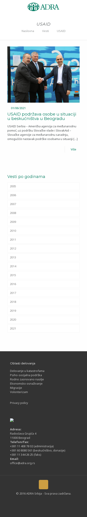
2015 (13, 275)
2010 (13, 231)
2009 (13, 222)
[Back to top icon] (43, 484)
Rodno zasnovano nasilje (27, 379)
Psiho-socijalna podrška (26, 375)
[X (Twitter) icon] (33, 500)
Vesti (45, 31)
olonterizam (20, 392)
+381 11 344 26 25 (21, 455)
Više (73, 149)
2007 (13, 204)
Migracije (16, 388)
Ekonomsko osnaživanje (26, 383)
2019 (13, 311)
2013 (13, 257)
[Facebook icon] (26, 500)
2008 (13, 213)
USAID (61, 31)
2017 (13, 293)
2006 (13, 195)
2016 (13, 284)
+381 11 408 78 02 (22, 446)
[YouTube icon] (40, 500)
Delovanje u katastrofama (27, 371)
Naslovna (28, 31)
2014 (13, 266)
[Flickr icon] (47, 500)
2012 (13, 248)
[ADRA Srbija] (43, 6)
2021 (13, 328)
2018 (13, 302)
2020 (13, 319)
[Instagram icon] (54, 500)
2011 (13, 240)
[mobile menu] (6, 6)
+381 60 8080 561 (21, 450)
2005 (13, 186)
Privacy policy (19, 403)
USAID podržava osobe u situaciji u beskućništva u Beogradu (41, 116)
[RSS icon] (61, 500)
